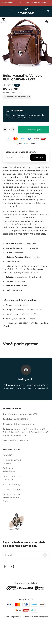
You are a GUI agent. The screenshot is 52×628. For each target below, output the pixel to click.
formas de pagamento (18, 96)
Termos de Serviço (12, 484)
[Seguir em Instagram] (12, 566)
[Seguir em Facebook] (5, 566)
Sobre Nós (8, 455)
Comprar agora (33, 129)
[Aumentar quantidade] (13, 129)
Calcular (38, 157)
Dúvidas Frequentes (13, 489)
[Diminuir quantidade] (5, 129)
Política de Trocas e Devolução (12, 478)
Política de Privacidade (8, 470)
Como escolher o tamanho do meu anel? (11, 497)
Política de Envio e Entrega (12, 461)
